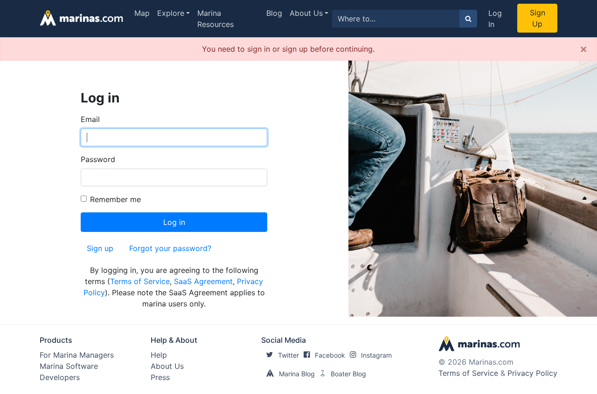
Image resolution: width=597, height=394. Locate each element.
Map (142, 13)
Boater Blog (348, 374)
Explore (170, 13)
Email (90, 119)
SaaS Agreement (203, 281)
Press (160, 377)
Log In (495, 18)
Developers (60, 377)
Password (98, 159)
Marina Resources (215, 18)
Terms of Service (140, 281)
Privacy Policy (532, 373)
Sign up (100, 248)
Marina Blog (297, 374)
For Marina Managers (77, 355)
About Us (306, 13)
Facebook (330, 355)
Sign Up (537, 18)
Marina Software (69, 366)
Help (159, 355)
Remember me (115, 199)
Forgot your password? (170, 248)
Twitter (288, 355)
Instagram (376, 355)
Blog (274, 13)
